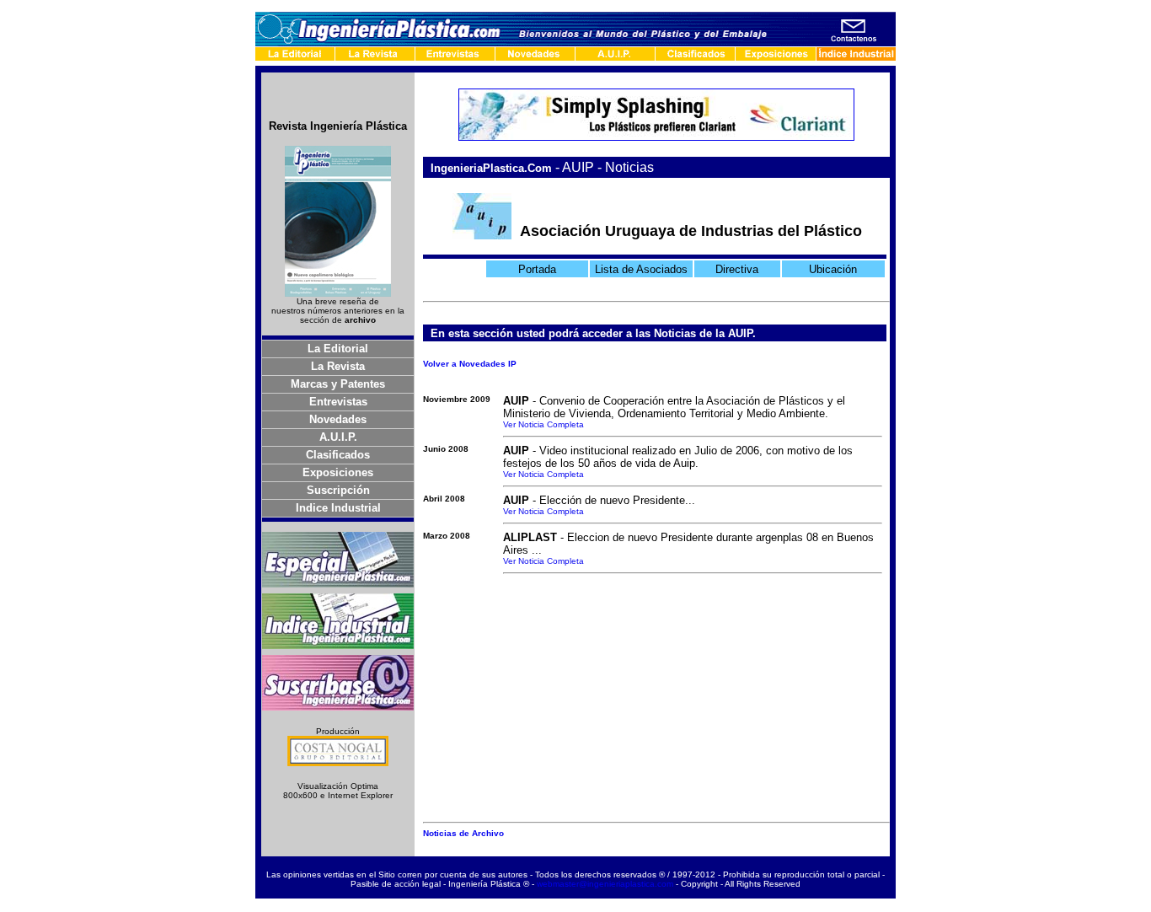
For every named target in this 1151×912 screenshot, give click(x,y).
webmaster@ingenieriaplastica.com (605, 883)
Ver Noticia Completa (543, 424)
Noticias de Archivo (463, 833)
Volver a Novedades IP (470, 363)
